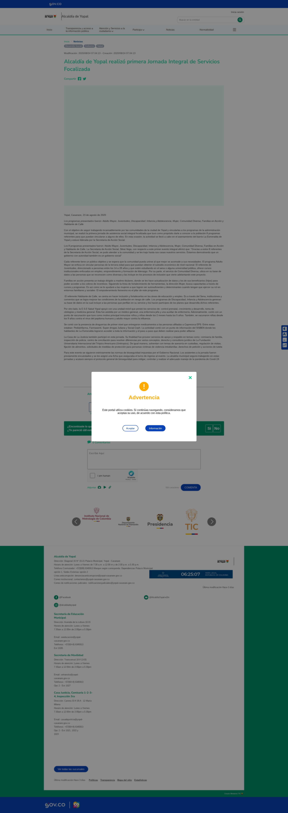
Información (155, 428)
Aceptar (130, 428)
